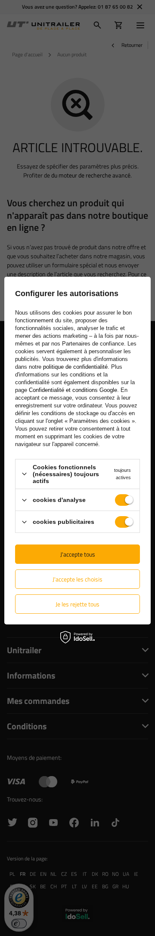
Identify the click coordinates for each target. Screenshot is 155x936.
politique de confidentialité (75, 367)
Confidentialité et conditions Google (73, 390)
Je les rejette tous (77, 604)
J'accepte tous (77, 554)
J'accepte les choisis (77, 579)
